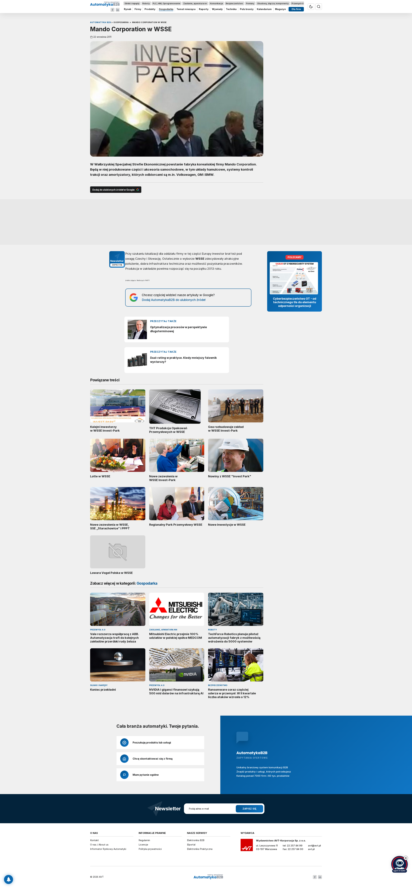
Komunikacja (216, 3)
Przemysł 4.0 (298, 3)
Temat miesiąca (186, 9)
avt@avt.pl (314, 845)
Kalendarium (264, 9)
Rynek (127, 9)
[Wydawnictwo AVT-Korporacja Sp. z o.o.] (247, 846)
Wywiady (217, 9)
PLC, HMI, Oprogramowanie (166, 3)
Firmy (138, 9)
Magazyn (280, 9)
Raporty (204, 9)
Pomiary (250, 3)
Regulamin (144, 840)
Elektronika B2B (195, 840)
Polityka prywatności (150, 848)
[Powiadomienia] (8, 879)
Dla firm (296, 9)
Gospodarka (166, 9)
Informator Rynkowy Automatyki (108, 848)
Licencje (143, 844)
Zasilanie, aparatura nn (195, 3)
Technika (231, 9)
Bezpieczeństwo (234, 3)
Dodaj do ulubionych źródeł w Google (113, 189)
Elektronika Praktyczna (199, 848)
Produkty (150, 9)
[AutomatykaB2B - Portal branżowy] (105, 4)
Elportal (191, 844)
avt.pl (311, 849)
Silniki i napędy (132, 3)
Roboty (146, 3)
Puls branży (247, 9)
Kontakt (94, 840)
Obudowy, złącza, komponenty (273, 3)
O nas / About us (99, 844)
